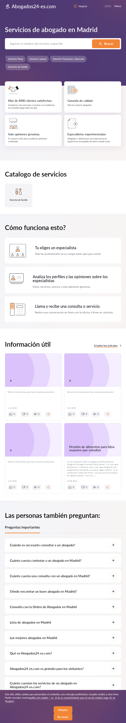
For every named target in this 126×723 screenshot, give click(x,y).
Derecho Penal (15, 59)
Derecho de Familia (18, 66)
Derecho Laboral (38, 59)
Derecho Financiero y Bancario (68, 59)
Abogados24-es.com (34, 6)
